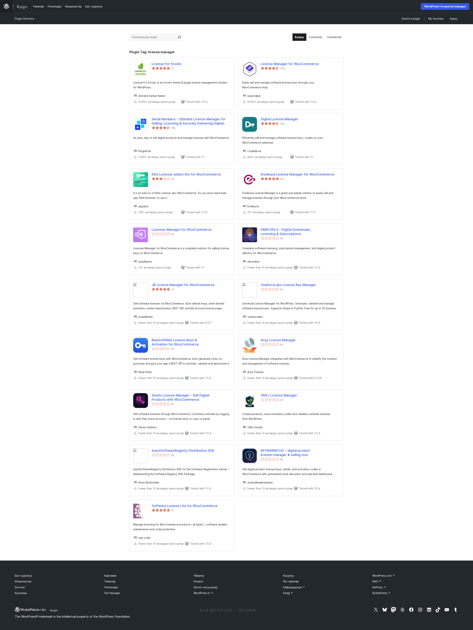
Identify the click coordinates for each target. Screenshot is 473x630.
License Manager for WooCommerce (290, 64)
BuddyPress (381, 593)
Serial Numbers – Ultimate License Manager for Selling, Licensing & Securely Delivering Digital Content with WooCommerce (189, 121)
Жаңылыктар (23, 581)
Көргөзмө (110, 575)
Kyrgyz (54, 610)
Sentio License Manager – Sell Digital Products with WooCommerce (180, 397)
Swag (288, 593)
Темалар (109, 581)
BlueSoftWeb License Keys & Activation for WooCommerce (175, 342)
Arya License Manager (278, 340)
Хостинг (20, 587)
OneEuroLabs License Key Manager (288, 285)
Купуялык (21, 593)
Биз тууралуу (23, 575)
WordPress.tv (203, 593)
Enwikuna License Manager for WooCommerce (297, 174)
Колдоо (198, 581)
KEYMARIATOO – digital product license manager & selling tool (285, 453)
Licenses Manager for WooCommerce (182, 229)
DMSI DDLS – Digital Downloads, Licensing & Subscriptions (286, 232)
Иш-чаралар (291, 581)
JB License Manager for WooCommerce (183, 285)
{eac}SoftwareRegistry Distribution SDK (183, 450)
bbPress (379, 587)
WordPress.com (383, 575)
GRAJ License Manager (279, 395)
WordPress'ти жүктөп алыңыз (445, 6)
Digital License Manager (279, 119)
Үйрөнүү (199, 575)
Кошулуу (288, 575)
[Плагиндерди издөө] (179, 37)
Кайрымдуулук (294, 587)
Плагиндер (111, 587)
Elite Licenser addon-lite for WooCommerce (186, 174)
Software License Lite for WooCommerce (184, 506)
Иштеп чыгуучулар (205, 587)
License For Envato (166, 64)
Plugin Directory (24, 18)
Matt (376, 581)
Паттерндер (112, 593)
